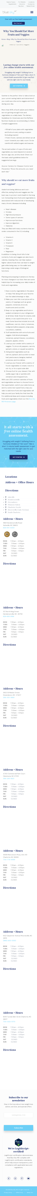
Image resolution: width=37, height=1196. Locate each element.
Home (4, 39)
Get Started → (18, 23)
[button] (32, 12)
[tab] (20, 497)
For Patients (21, 2)
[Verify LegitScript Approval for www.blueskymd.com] (18, 1146)
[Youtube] (28, 1178)
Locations (31, 2)
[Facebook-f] (8, 1178)
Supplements (12, 4)
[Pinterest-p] (21, 1178)
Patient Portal (30, 6)
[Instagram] (15, 1178)
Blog (8, 39)
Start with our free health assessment (18, 19)
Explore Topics (11, 2)
